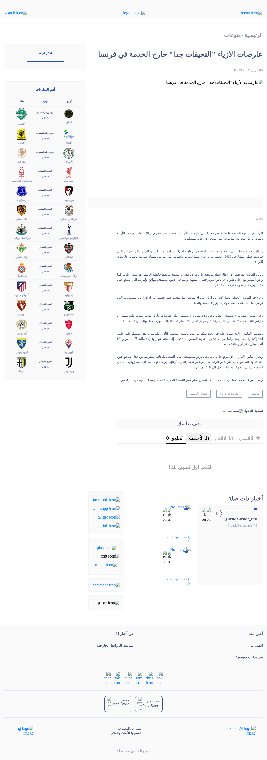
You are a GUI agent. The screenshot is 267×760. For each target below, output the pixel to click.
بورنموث (69, 199)
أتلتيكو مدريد (21, 295)
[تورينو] (21, 305)
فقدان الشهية (198, 393)
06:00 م (45, 253)
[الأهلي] (21, 114)
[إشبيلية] (68, 286)
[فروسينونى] (21, 343)
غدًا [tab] (22, 101)
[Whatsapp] (106, 508)
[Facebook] (106, 499)
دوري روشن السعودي (45, 112)
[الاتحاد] (21, 134)
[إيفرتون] (21, 191)
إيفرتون (21, 199)
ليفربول (68, 180)
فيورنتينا (68, 352)
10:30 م (45, 291)
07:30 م (45, 233)
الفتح (69, 142)
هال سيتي (21, 218)
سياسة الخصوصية (249, 657)
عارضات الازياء (229, 393)
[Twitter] (109, 517)
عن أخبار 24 (125, 634)
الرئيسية (254, 35)
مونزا (69, 333)
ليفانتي (69, 256)
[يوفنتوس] (68, 362)
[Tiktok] (117, 678)
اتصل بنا (257, 645)
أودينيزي (22, 333)
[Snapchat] (107, 678)
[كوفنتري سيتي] (68, 210)
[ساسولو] (68, 305)
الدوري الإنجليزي (45, 171)
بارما (21, 371)
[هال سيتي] (21, 210)
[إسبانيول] (21, 267)
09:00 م (45, 138)
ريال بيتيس (21, 256)
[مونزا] (68, 324)
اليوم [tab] (45, 101)
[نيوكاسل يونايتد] (21, 229)
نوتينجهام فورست (21, 180)
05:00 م (45, 195)
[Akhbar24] (237, 731)
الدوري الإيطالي (45, 304)
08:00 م (45, 272)
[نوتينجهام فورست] (21, 172)
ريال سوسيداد (68, 275)
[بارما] (21, 362)
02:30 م (45, 176)
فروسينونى (21, 352)
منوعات (232, 35)
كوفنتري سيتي (68, 218)
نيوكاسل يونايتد (22, 237)
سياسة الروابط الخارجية (115, 645)
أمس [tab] (69, 101)
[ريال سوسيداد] (68, 267)
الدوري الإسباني (45, 247)
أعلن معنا (255, 634)
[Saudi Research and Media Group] (22, 731)
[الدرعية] (21, 153)
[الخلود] (68, 113)
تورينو (21, 314)
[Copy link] (111, 525)
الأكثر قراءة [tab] (45, 53)
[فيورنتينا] (68, 343)
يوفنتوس (69, 371)
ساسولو (69, 314)
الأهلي (21, 123)
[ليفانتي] (68, 248)
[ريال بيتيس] (21, 248)
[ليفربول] (68, 172)
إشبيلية (69, 295)
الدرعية (21, 161)
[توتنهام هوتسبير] (68, 229)
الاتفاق (69, 161)
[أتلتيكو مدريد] (21, 286)
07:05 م (45, 118)
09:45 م (45, 367)
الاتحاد (21, 142)
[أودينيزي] (21, 324)
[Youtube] (128, 678)
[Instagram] (139, 678)
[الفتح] (68, 134)
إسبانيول (22, 275)
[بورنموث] (68, 191)
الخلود (68, 122)
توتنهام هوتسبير (69, 237)
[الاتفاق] (68, 153)
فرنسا (255, 393)
